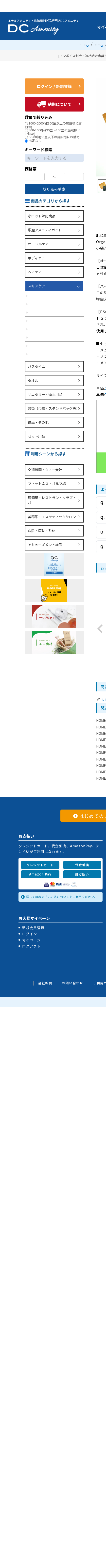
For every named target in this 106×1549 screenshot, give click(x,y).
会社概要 (45, 983)
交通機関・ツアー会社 (44, 459)
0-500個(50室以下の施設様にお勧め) (55, 137)
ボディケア (97, 45)
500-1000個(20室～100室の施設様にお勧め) (52, 132)
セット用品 (36, 427)
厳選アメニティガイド (44, 228)
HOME (101, 720)
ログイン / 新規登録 (54, 86)
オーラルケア (83, 45)
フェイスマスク (41, 324)
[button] (100, 628)
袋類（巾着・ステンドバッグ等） (53, 401)
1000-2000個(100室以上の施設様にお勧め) (53, 125)
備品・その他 (37, 414)
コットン (36, 332)
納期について (59, 104)
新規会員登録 (33, 927)
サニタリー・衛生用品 (44, 388)
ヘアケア (34, 267)
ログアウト (31, 946)
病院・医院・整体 (41, 516)
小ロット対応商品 (41, 215)
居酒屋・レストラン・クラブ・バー (53, 488)
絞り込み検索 (54, 189)
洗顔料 (34, 298)
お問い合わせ (72, 983)
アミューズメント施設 (44, 529)
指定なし (35, 140)
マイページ (31, 939)
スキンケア (36, 280)
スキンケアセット (43, 350)
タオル (32, 375)
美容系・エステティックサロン (51, 503)
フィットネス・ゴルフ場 (46, 472)
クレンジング (39, 289)
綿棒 (32, 341)
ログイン (29, 933)
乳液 (32, 315)
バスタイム (36, 362)
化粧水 (34, 307)
